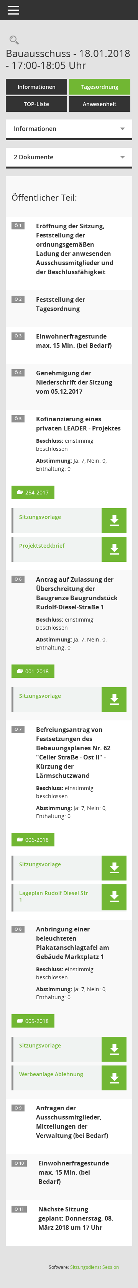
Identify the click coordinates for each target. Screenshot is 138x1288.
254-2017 (37, 492)
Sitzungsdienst (94, 1267)
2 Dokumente (33, 157)
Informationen (37, 86)
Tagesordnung (99, 86)
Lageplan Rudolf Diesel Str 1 (53, 896)
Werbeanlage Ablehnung (51, 1074)
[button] (114, 520)
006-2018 (37, 839)
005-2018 (37, 1021)
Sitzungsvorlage (40, 517)
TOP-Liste (36, 104)
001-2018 (37, 671)
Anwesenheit (100, 104)
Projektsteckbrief (41, 546)
